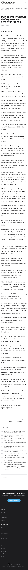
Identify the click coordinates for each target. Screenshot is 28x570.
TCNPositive (4, 538)
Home (2, 8)
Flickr (2, 556)
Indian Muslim (4, 533)
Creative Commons (13, 566)
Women (3, 535)
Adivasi (3, 527)
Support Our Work (14, 500)
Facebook (3, 546)
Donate (3, 520)
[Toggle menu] (25, 2)
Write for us (4, 517)
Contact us (3, 515)
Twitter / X (3, 548)
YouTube (3, 553)
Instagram (3, 551)
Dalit (2, 530)
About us (3, 512)
